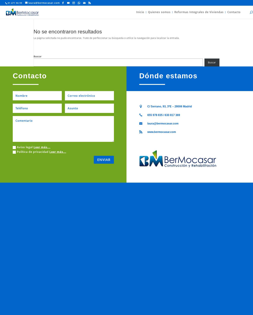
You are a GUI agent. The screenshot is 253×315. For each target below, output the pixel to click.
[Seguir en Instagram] (124, 293)
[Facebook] (63, 3)
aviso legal (99, 301)
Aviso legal (33, 147)
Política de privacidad (41, 152)
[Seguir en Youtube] (119, 293)
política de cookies (120, 301)
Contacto (234, 12)
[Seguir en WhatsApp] (129, 293)
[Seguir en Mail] (134, 293)
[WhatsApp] (79, 3)
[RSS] (89, 3)
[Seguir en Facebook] (113, 293)
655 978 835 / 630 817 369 (163, 115)
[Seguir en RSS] (139, 293)
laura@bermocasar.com (162, 123)
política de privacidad (147, 301)
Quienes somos (159, 12)
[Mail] (84, 3)
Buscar (37, 56)
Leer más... (42, 147)
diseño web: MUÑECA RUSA (126, 305)
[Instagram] (73, 3)
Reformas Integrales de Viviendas (199, 12)
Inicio (140, 12)
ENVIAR (103, 159)
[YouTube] (68, 3)
